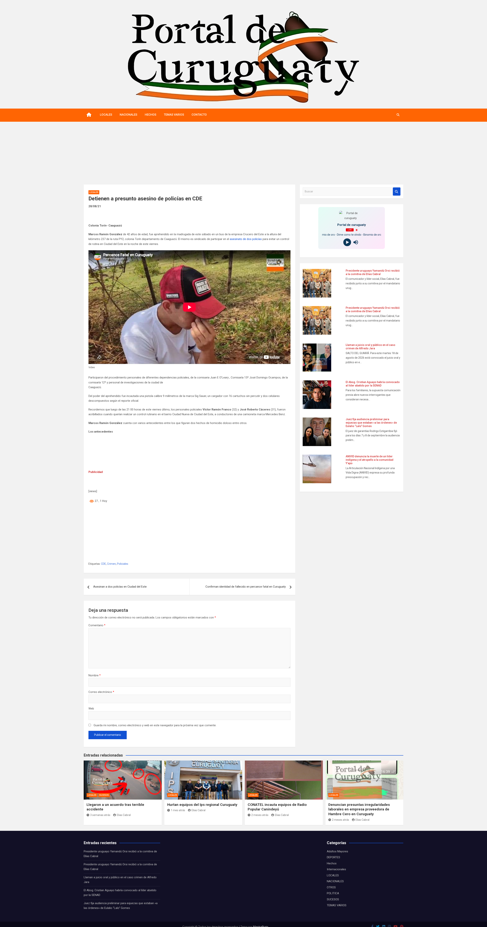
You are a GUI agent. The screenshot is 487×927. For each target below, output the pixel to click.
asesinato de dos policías (246, 239)
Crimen (111, 563)
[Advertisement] (243, 150)
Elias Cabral (124, 815)
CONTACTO (199, 114)
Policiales (122, 563)
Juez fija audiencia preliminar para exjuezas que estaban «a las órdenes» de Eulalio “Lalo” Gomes (371, 423)
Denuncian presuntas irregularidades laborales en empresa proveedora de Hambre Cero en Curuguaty (359, 809)
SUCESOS (104, 795)
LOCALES (106, 114)
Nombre (94, 675)
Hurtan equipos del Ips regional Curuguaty (202, 804)
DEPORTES (333, 857)
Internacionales (336, 869)
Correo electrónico (101, 692)
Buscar (396, 191)
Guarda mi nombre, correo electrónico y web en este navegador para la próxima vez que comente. (155, 725)
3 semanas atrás (100, 815)
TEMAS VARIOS (174, 114)
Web (91, 708)
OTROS (331, 887)
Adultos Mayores (337, 851)
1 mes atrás (178, 810)
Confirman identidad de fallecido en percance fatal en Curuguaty (245, 586)
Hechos (332, 863)
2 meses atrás (259, 815)
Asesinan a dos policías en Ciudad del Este (120, 586)
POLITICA (333, 893)
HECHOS (150, 114)
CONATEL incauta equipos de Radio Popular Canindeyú (277, 807)
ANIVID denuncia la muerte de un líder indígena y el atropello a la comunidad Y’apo (369, 460)
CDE (103, 563)
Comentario (96, 625)
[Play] (347, 242)
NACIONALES (128, 114)
